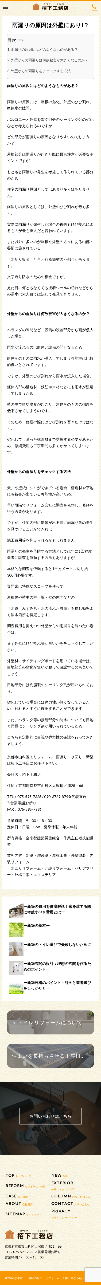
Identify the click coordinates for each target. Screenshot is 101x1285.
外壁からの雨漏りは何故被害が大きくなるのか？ (49, 60)
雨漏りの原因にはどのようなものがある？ (44, 49)
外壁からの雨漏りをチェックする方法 (41, 71)
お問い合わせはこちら (50, 1116)
